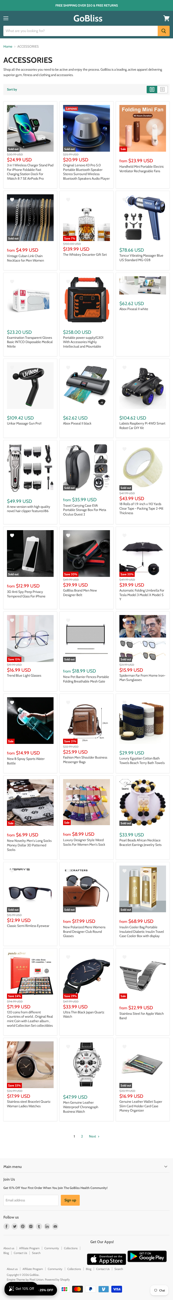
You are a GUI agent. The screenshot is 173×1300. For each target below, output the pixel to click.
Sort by (12, 89)
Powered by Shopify (57, 1279)
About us (8, 1248)
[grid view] (152, 89)
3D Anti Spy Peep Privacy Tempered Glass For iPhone (26, 594)
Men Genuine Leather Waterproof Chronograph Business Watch (80, 1106)
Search (36, 1253)
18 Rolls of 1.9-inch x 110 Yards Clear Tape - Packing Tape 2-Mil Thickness (141, 508)
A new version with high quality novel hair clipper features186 (28, 509)
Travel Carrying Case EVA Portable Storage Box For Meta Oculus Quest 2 (84, 510)
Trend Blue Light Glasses (24, 675)
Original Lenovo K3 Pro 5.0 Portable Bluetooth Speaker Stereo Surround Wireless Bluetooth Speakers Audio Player (86, 172)
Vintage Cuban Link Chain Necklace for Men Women (25, 258)
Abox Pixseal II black (77, 423)
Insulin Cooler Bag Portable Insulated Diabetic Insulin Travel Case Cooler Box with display (141, 931)
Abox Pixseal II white (133, 309)
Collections (70, 1248)
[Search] (164, 31)
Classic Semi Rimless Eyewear (28, 926)
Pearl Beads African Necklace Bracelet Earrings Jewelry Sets (140, 842)
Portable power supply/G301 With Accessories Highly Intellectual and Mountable (83, 342)
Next (93, 1136)
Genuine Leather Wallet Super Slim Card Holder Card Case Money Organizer (140, 1106)
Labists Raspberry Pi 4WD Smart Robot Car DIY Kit (142, 425)
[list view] (162, 89)
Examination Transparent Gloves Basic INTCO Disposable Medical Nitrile (30, 342)
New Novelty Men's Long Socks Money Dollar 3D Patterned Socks (29, 845)
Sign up (70, 1200)
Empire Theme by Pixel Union (25, 1279)
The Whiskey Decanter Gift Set (85, 255)
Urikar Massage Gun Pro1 (24, 423)
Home (7, 47)
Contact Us (20, 1253)
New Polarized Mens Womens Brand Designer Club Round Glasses (84, 931)
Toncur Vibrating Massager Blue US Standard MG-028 (141, 257)
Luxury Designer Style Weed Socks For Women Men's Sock (84, 842)
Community (51, 1248)
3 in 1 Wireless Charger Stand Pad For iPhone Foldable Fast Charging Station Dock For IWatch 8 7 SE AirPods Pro (30, 172)
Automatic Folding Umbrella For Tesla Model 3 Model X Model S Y (141, 594)
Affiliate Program (29, 1248)
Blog (6, 1253)
